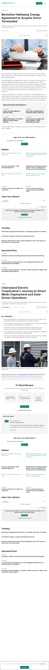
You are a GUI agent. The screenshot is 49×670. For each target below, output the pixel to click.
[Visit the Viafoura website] (44, 206)
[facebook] (20, 35)
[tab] (5, 201)
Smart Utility (5, 10)
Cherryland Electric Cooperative (26, 374)
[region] (24, 203)
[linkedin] (22, 35)
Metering (4, 283)
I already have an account (24, 217)
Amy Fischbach (5, 307)
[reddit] (26, 35)
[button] (2, 3)
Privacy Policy (43, 663)
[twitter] (24, 35)
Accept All (24, 667)
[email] (29, 35)
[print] (46, 35)
